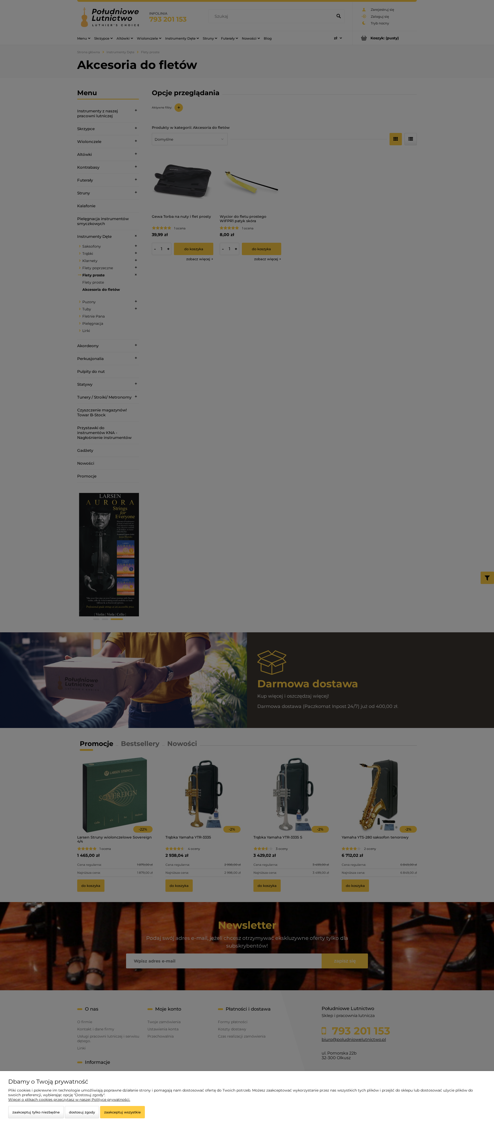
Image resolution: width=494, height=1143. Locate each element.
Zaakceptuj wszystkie (122, 1112)
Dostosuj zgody (82, 1112)
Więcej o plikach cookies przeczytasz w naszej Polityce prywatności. (69, 1099)
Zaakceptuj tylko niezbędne (36, 1112)
